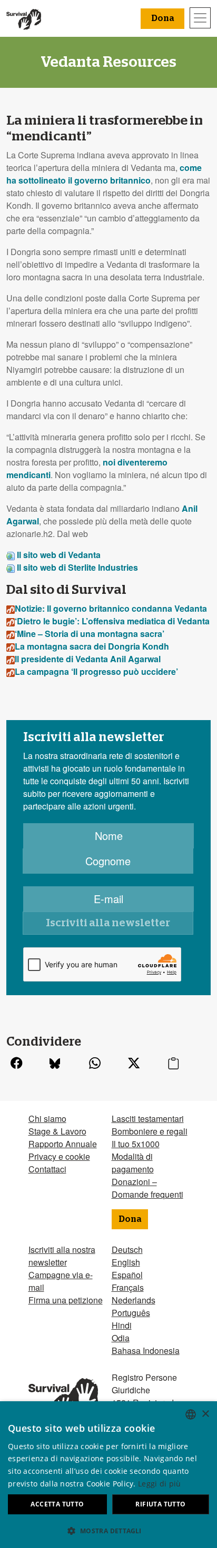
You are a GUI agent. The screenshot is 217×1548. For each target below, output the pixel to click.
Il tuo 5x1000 (136, 1144)
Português (131, 1313)
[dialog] (108, 1474)
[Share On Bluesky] (55, 1064)
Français (128, 1287)
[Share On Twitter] (134, 1064)
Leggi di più (159, 1484)
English (126, 1262)
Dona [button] (162, 18)
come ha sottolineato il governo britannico (104, 173)
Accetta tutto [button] (57, 1504)
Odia (121, 1338)
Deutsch (127, 1249)
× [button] (205, 1414)
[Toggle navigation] (200, 17)
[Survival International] (23, 18)
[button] (108, 1530)
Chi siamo (47, 1118)
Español (127, 1275)
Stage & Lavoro (57, 1131)
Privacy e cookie (59, 1156)
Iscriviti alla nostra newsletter (61, 1255)
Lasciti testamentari (148, 1118)
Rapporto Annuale (62, 1144)
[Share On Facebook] (16, 1064)
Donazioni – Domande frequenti (147, 1188)
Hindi (122, 1325)
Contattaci (47, 1169)
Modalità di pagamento (133, 1162)
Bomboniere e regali (150, 1131)
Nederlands (133, 1300)
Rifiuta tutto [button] (160, 1504)
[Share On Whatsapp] (95, 1064)
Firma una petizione (65, 1300)
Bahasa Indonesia (146, 1350)
